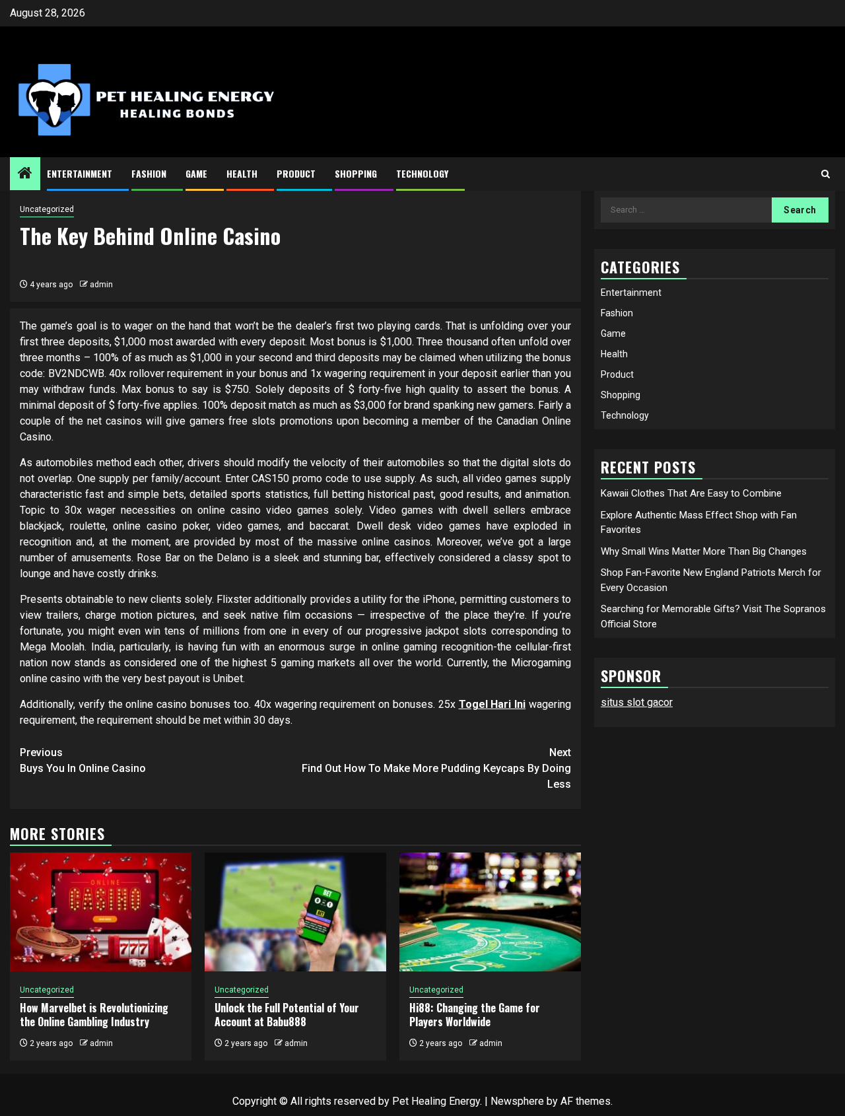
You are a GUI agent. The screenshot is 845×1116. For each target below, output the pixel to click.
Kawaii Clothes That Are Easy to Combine (691, 493)
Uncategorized (47, 209)
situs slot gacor (637, 702)
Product (296, 173)
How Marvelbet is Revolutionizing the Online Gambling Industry (94, 1014)
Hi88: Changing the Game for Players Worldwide (474, 1014)
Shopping (356, 173)
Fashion (148, 173)
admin (101, 284)
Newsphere (517, 1101)
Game (196, 173)
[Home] (25, 174)
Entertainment (79, 173)
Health (241, 173)
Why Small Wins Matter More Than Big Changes (704, 551)
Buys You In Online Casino (83, 760)
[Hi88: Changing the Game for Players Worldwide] (490, 912)
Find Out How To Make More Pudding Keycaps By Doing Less (436, 768)
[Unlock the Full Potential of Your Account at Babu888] (295, 912)
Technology (422, 173)
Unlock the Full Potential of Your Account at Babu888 (287, 1014)
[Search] (825, 174)
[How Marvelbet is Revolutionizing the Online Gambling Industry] (100, 912)
